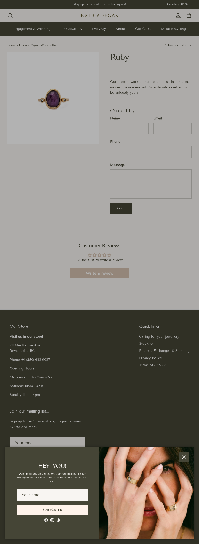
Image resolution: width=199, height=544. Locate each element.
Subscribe (52, 509)
